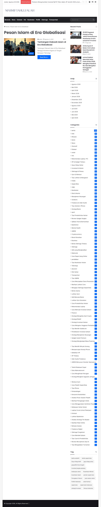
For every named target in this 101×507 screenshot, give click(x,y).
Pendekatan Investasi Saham (81, 331)
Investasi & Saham (77, 168)
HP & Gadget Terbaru (78, 162)
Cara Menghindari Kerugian (80, 373)
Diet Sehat (75, 272)
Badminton (75, 225)
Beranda (7, 20)
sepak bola (75, 485)
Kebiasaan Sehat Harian (79, 407)
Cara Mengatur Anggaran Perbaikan (83, 325)
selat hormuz (86, 481)
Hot (25, 20)
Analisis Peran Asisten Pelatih (81, 397)
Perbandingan (76, 391)
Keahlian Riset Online (78, 423)
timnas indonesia (88, 488)
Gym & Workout (76, 174)
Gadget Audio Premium (79, 338)
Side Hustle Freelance (79, 359)
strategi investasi (76, 488)
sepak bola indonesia (86, 485)
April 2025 (75, 118)
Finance (74, 313)
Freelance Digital (77, 429)
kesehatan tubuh (76, 475)
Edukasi (19, 20)
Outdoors (74, 199)
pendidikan (75, 259)
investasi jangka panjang (78, 468)
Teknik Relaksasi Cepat (79, 367)
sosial (73, 152)
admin (40, 39)
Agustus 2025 (76, 105)
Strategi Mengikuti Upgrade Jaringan (83, 376)
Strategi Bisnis (76, 209)
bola (73, 133)
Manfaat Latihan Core (79, 284)
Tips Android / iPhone (78, 206)
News (13, 20)
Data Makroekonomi (78, 370)
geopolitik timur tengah (78, 465)
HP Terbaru (75, 356)
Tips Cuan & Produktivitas (80, 438)
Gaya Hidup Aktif (76, 461)
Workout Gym (76, 382)
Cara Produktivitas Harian (80, 303)
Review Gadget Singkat (79, 218)
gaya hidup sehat (88, 461)
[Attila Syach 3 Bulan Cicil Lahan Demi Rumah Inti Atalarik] (75, 49)
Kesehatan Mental (88, 471)
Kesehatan (31, 20)
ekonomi (74, 269)
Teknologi (75, 265)
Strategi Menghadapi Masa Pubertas (83, 341)
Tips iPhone (75, 388)
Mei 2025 (75, 115)
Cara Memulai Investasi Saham (81, 309)
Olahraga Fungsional (78, 432)
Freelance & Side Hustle (79, 203)
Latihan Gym (76, 294)
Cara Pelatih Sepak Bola (79, 385)
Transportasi (53, 20)
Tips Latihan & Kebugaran (80, 177)
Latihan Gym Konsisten (79, 300)
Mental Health (76, 228)
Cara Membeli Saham (78, 435)
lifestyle (74, 137)
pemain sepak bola (89, 475)
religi (73, 187)
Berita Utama (76, 291)
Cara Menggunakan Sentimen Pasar (83, 404)
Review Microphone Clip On (80, 441)
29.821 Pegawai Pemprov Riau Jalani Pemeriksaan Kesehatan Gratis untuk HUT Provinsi (90, 36)
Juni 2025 (75, 112)
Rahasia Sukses (77, 426)
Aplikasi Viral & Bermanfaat (80, 221)
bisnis (73, 140)
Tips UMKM (75, 278)
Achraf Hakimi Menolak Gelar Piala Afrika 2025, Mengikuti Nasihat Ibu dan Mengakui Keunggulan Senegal (89, 63)
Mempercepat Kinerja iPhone (81, 349)
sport (73, 212)
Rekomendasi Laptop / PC (80, 159)
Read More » (44, 57)
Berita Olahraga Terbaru (79, 243)
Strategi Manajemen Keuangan (81, 335)
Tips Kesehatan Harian (79, 262)
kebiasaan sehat (76, 471)
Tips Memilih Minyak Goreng (80, 346)
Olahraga (45, 20)
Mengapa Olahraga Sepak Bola (81, 287)
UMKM (74, 231)
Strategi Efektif (76, 319)
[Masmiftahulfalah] (20, 10)
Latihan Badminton (78, 416)
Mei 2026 (75, 87)
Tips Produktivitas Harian (79, 215)
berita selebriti (75, 458)
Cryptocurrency (77, 234)
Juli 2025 (74, 108)
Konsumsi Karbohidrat (78, 394)
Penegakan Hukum (77, 478)
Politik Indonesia (76, 481)
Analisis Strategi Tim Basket (80, 419)
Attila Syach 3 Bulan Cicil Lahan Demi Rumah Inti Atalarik (89, 49)
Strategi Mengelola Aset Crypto (82, 316)
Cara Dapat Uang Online (79, 256)
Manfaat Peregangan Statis (80, 401)
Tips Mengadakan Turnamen (81, 445)
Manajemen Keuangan (79, 196)
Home (7, 26)
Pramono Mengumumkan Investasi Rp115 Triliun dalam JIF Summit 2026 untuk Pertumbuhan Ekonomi (63, 2)
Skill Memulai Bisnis (78, 297)
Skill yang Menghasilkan (79, 250)
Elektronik (75, 253)
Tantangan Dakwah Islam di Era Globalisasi (51, 43)
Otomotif (74, 146)
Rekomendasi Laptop (78, 306)
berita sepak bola (87, 458)
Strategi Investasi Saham (80, 322)
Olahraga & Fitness (78, 171)
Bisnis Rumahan (77, 237)
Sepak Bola (75, 184)
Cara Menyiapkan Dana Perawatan (83, 281)
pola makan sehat (90, 478)
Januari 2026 (76, 96)
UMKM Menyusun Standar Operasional (84, 362)
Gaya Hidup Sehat (77, 165)
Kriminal (74, 413)
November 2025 (77, 102)
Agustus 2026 (76, 84)
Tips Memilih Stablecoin (79, 328)
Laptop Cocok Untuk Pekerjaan (81, 410)
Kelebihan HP (76, 352)
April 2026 (75, 90)
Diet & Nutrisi (76, 193)
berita (73, 130)
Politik (38, 20)
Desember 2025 (77, 99)
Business (74, 240)
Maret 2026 (75, 93)
